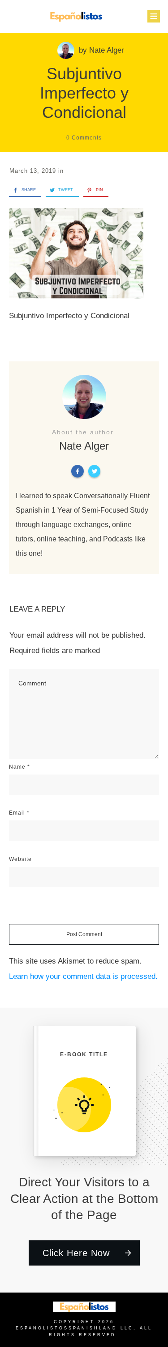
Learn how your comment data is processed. (83, 976)
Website (20, 859)
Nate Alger (106, 50)
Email (19, 813)
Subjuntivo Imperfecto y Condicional (84, 93)
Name (19, 767)
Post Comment (84, 934)
